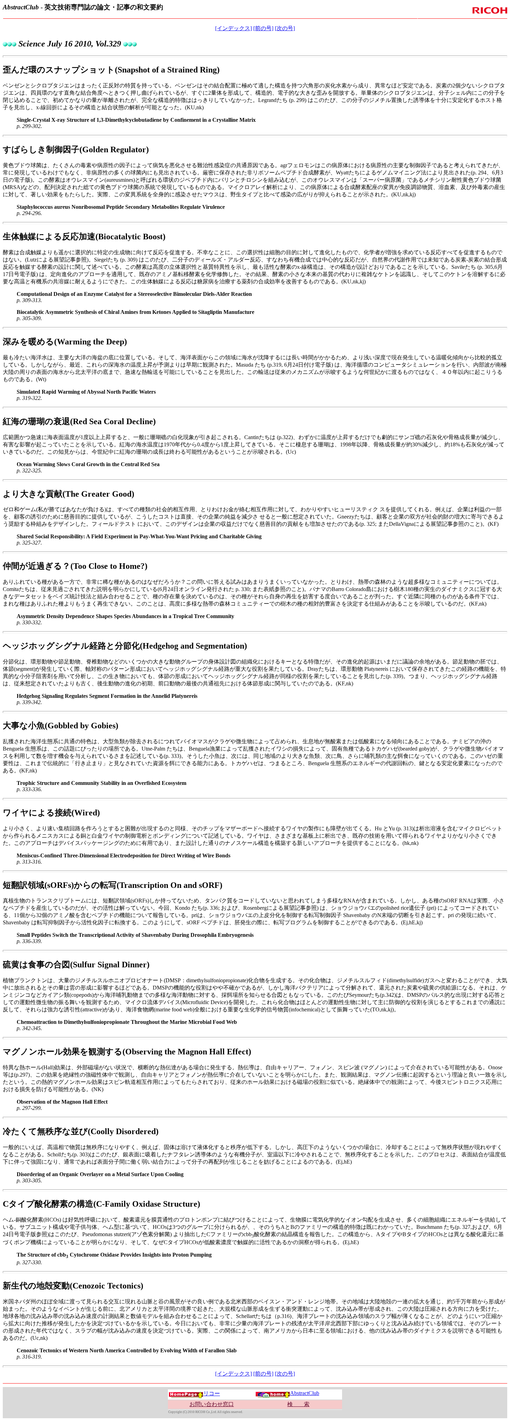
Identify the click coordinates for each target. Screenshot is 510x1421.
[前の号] (263, 28)
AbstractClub (304, 1393)
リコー (211, 1393)
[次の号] (285, 28)
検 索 (298, 1404)
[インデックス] (233, 28)
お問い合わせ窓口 (211, 1404)
